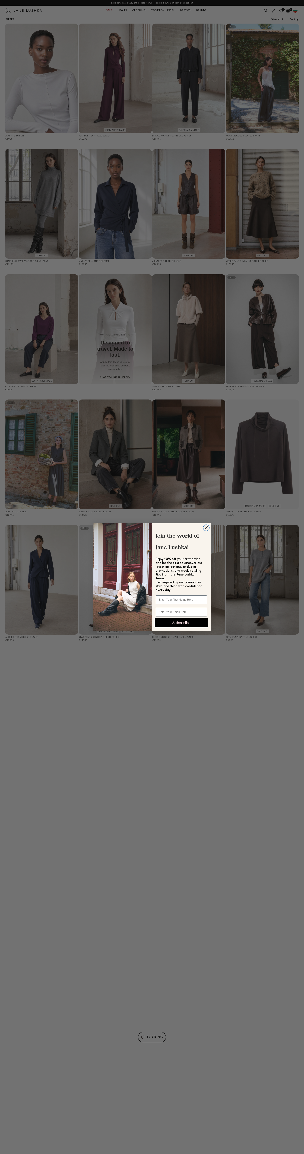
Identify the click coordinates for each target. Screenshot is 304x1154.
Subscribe (181, 623)
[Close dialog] (206, 528)
